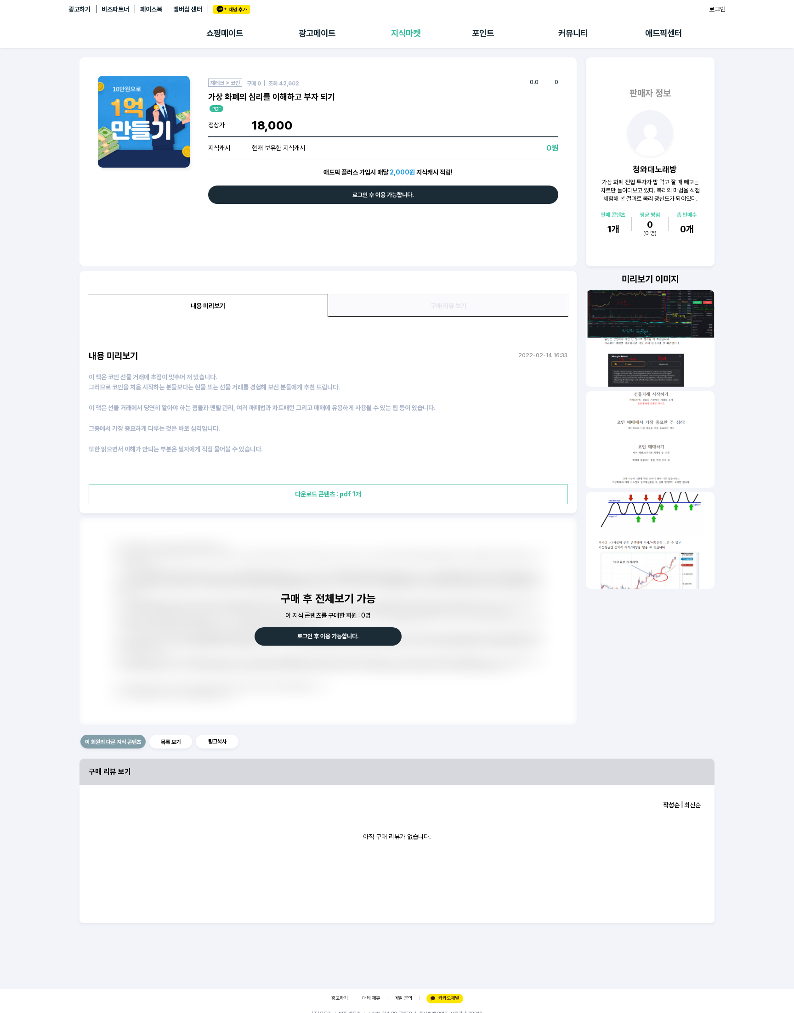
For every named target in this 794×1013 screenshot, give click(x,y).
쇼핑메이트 (224, 33)
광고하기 (79, 9)
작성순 (671, 805)
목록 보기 (171, 742)
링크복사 (217, 741)
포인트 (483, 33)
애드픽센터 (663, 33)
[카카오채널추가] (231, 9)
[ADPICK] (137, 33)
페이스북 (151, 9)
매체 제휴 (371, 998)
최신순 (692, 805)
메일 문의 (403, 998)
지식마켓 (405, 33)
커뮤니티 (573, 33)
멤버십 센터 (187, 9)
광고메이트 (317, 33)
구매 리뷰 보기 (448, 306)
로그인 (717, 9)
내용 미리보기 (208, 306)
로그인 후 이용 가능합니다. (383, 194)
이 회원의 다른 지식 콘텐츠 (113, 742)
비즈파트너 (115, 9)
